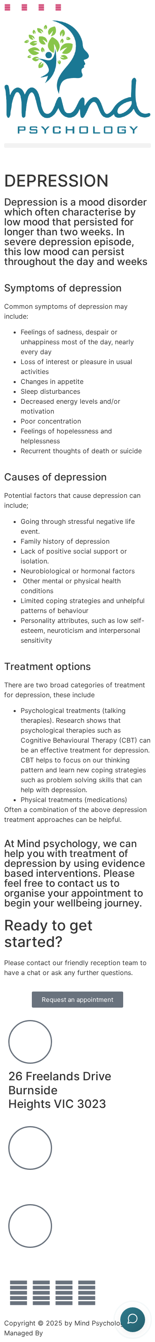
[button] (77, 145)
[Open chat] (132, 1319)
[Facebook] (86, 1293)
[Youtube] (64, 1293)
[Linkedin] (41, 1293)
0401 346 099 (47, 1182)
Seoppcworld (66, 1333)
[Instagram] (18, 1293)
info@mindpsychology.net (80, 1260)
